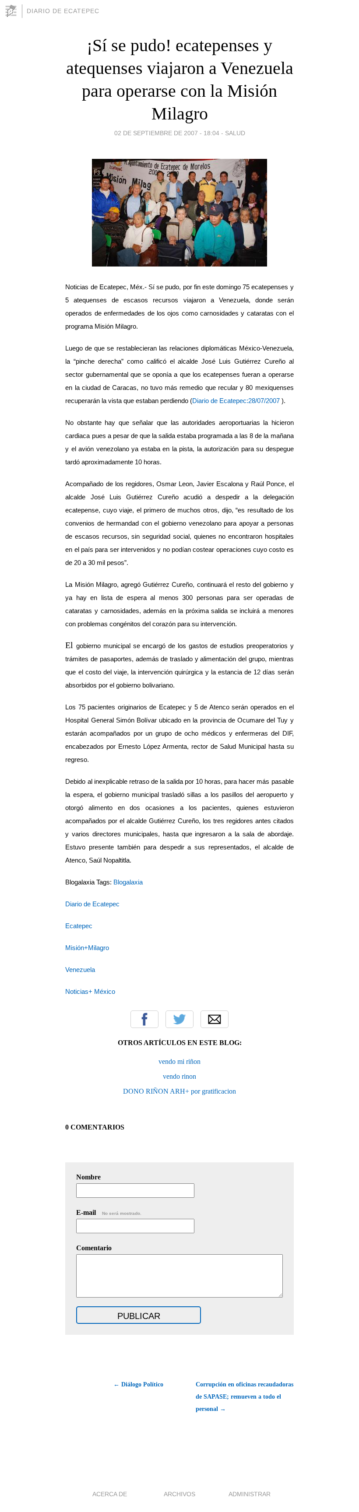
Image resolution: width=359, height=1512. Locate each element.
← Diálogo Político (138, 1384)
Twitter (179, 1019)
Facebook (144, 1019)
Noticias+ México (90, 991)
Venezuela (80, 969)
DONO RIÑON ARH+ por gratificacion (179, 1091)
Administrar (250, 1494)
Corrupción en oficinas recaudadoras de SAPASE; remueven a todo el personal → (244, 1396)
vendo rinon (179, 1076)
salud (235, 133)
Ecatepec (78, 926)
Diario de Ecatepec (63, 10)
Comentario (94, 1248)
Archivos (179, 1494)
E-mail (108, 1212)
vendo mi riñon (179, 1061)
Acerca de (109, 1494)
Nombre (88, 1177)
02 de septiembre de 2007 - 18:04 (166, 133)
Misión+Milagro (87, 947)
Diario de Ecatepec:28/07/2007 (236, 400)
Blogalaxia (128, 882)
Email (215, 1019)
